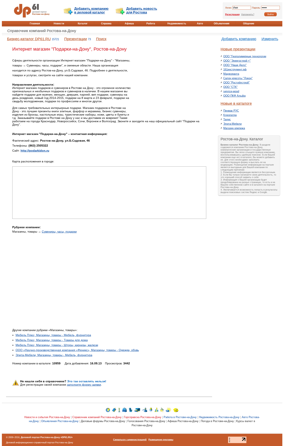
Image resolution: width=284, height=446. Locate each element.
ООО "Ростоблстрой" (236, 82)
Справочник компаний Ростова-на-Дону (41, 31)
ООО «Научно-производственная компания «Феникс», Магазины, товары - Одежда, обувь (77, 350)
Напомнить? (247, 14)
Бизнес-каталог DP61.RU (29, 39)
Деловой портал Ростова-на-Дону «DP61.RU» (47, 437)
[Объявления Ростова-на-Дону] (144, 409)
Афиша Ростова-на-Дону (183, 421)
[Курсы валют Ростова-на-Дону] (175, 409)
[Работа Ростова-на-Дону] (124, 409)
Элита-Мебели (232, 123)
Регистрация (232, 14)
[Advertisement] (171, 87)
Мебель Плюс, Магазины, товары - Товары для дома (52, 340)
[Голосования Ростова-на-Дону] (156, 409)
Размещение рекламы (160, 439)
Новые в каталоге (236, 103)
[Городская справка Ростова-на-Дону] (119, 409)
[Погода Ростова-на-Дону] (168, 409)
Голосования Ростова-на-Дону (146, 421)
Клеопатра (230, 115)
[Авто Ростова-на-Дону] (137, 409)
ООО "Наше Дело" (235, 65)
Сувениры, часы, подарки (59, 231)
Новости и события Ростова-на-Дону (47, 417)
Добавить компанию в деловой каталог (91, 10)
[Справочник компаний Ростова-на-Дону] (114, 409)
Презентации (75, 39)
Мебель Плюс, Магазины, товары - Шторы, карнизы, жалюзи (57, 345)
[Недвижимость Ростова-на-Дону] (130, 409)
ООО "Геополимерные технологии (244, 56)
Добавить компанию (238, 39)
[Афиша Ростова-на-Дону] (162, 409)
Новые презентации (238, 49)
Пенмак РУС (231, 110)
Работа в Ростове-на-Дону (180, 417)
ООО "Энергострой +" (237, 60)
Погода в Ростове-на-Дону (217, 421)
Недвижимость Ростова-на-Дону (219, 417)
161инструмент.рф (235, 69)
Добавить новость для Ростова (141, 10)
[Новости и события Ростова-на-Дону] (108, 409)
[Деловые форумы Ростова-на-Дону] (150, 409)
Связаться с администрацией (130, 439)
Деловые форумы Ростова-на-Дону (103, 421)
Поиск (101, 39)
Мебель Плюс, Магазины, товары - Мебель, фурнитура (53, 335)
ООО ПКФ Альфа (234, 95)
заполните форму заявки (84, 384)
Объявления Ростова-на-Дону (60, 421)
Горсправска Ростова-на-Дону (142, 417)
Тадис (227, 119)
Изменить (270, 39)
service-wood (231, 91)
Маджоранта (231, 73)
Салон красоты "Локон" (238, 78)
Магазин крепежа (234, 128)
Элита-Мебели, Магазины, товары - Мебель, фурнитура (54, 355)
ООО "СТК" (230, 86)
